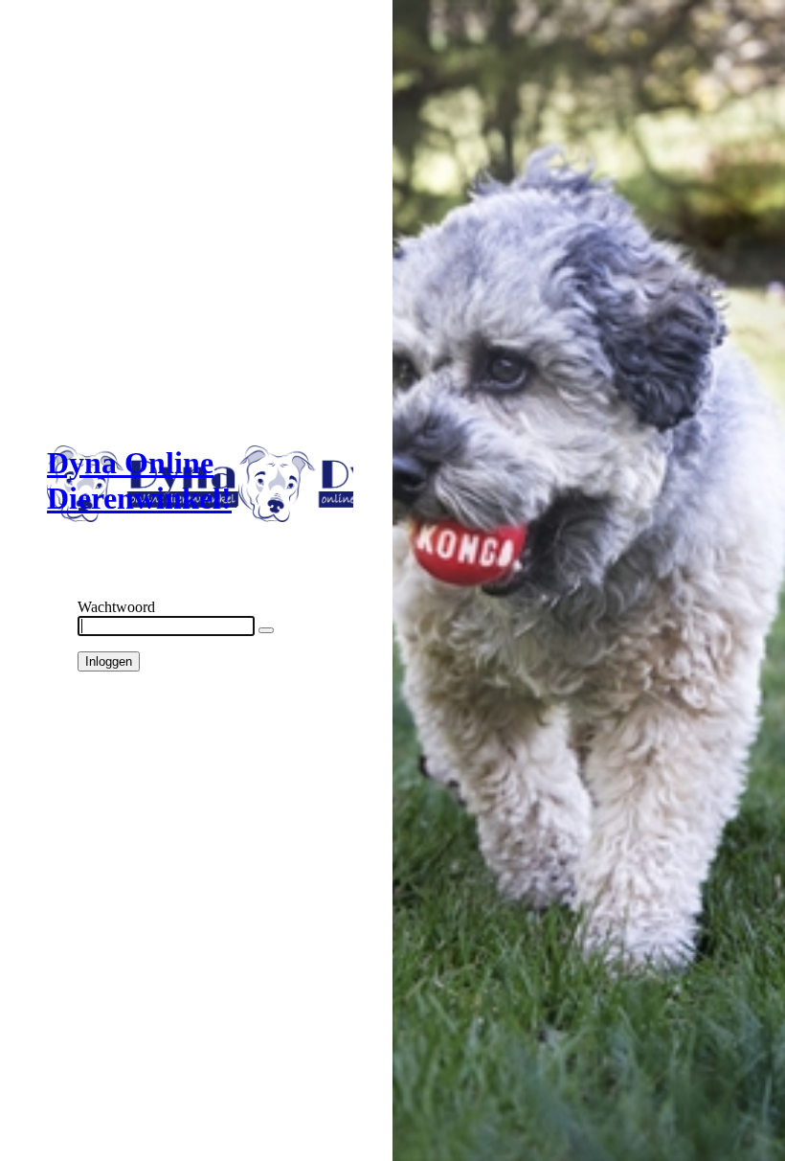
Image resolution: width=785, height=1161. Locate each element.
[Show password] (266, 630)
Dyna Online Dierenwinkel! (139, 480)
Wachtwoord (116, 607)
